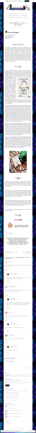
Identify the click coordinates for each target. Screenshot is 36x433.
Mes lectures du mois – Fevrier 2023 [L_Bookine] (11, 398)
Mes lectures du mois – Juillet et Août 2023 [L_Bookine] (12, 392)
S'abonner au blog (9, 378)
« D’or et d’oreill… (14, 408)
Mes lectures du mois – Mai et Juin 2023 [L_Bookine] (11, 394)
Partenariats (25, 17)
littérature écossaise (22, 241)
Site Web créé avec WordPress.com (18, 428)
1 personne (9, 268)
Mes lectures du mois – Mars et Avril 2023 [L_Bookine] (12, 396)
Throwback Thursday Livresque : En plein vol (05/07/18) (11, 252)
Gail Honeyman (19, 239)
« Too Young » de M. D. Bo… (17, 416)
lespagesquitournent (20, 27)
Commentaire (27, 367)
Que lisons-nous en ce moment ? (13, 15)
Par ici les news (23, 15)
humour (25, 239)
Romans (18, 21)
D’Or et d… (9, 408)
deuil (20, 238)
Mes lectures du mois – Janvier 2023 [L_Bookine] (11, 400)
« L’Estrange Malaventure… (16, 410)
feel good (10, 239)
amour (11, 238)
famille (27, 238)
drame (23, 238)
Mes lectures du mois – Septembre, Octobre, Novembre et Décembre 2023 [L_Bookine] (16, 390)
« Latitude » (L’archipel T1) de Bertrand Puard (26, 252)
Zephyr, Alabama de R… (10, 413)
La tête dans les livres (12, 286)
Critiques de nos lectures (13, 13)
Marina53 (9, 72)
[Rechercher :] (18, 375)
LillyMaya (6, 72)
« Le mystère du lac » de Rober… (19, 413)
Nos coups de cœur (23, 13)
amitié (8, 238)
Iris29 (27, 71)
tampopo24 (9, 405)
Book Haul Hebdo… (10, 416)
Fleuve (15, 239)
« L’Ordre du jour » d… (14, 405)
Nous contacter (18, 17)
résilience (26, 242)
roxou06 (10, 261)
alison (9, 312)
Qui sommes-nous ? (10, 17)
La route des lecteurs (12, 334)
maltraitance (20, 242)
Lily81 (30, 71)
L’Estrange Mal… (10, 410)
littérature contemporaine (12, 242)
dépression (16, 238)
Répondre (6, 270)
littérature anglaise (13, 241)
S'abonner (7, 385)
